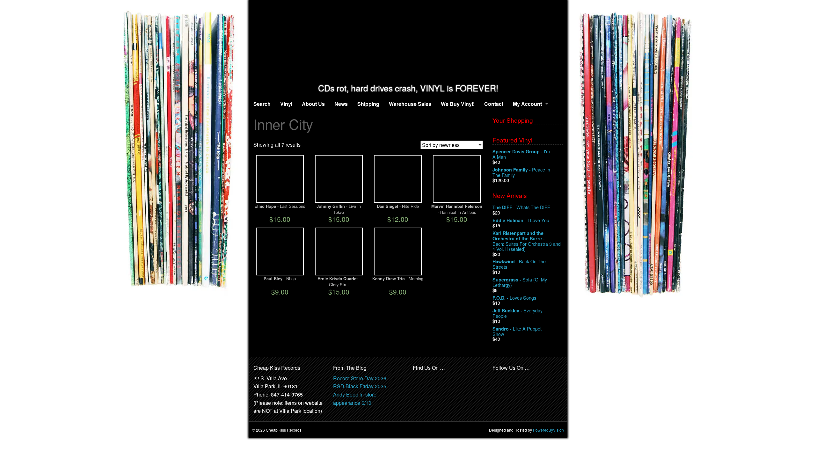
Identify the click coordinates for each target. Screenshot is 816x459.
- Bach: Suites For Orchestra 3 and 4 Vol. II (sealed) (526, 240)
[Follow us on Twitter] (511, 378)
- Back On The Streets (519, 264)
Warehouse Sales (410, 103)
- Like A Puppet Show (517, 331)
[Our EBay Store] (434, 382)
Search (262, 103)
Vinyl (286, 103)
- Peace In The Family (521, 172)
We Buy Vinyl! (458, 103)
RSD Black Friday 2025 (359, 386)
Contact (493, 103)
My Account (527, 103)
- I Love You (520, 220)
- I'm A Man (521, 154)
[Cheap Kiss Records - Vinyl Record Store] (408, 41)
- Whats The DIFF (521, 207)
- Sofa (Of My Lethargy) (519, 282)
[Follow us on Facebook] (497, 378)
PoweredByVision (548, 430)
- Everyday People (517, 313)
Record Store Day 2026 (359, 378)
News (341, 103)
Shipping (368, 103)
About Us (313, 103)
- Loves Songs (514, 298)
